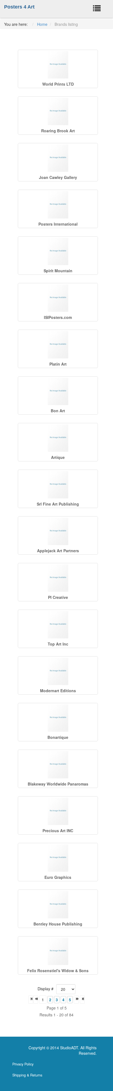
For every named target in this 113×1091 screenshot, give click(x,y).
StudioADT (69, 1047)
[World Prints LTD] (58, 64)
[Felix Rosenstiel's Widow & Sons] (58, 951)
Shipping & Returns (27, 1075)
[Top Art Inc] (58, 624)
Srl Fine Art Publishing (58, 504)
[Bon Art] (58, 391)
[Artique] (58, 438)
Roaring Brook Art (58, 130)
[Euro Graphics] (58, 858)
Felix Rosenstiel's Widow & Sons (58, 970)
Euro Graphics (57, 877)
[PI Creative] (58, 578)
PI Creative (58, 597)
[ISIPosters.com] (58, 298)
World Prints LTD (58, 84)
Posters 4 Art (19, 7)
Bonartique (57, 737)
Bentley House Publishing (57, 924)
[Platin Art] (58, 344)
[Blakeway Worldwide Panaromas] (58, 764)
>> (82, 999)
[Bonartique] (58, 718)
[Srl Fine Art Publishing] (58, 484)
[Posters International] (58, 204)
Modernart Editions (58, 690)
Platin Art (58, 364)
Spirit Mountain (58, 270)
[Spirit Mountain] (58, 251)
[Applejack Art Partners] (58, 531)
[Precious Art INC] (58, 811)
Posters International (58, 224)
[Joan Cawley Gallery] (58, 158)
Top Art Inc (58, 644)
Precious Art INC (58, 830)
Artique (58, 457)
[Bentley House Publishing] (58, 904)
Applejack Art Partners (58, 550)
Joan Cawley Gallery (58, 177)
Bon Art (58, 410)
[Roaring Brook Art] (58, 111)
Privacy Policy (22, 1064)
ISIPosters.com (58, 317)
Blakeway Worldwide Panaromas (58, 784)
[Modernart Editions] (58, 671)
